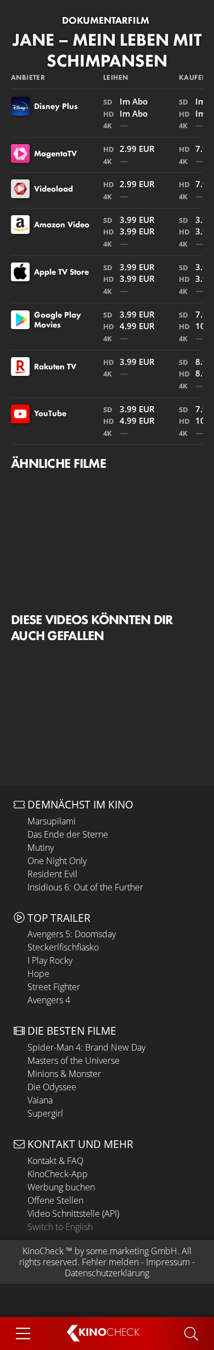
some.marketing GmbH (131, 1251)
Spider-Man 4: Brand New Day (86, 1047)
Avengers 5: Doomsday (71, 933)
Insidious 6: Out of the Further (85, 887)
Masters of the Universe (73, 1060)
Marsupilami (51, 821)
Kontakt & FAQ (55, 1160)
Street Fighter (53, 986)
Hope (38, 973)
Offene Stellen (55, 1200)
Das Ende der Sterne (67, 834)
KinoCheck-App (57, 1173)
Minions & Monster (64, 1073)
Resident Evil (52, 873)
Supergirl (45, 1113)
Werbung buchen (61, 1187)
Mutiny (40, 847)
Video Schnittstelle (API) (73, 1213)
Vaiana (40, 1100)
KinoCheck (43, 1251)
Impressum (168, 1262)
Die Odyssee (51, 1086)
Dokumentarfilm (105, 20)
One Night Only (57, 860)
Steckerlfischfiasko (63, 947)
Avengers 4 (48, 999)
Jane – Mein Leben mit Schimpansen (107, 50)
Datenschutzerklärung (107, 1273)
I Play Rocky (49, 960)
